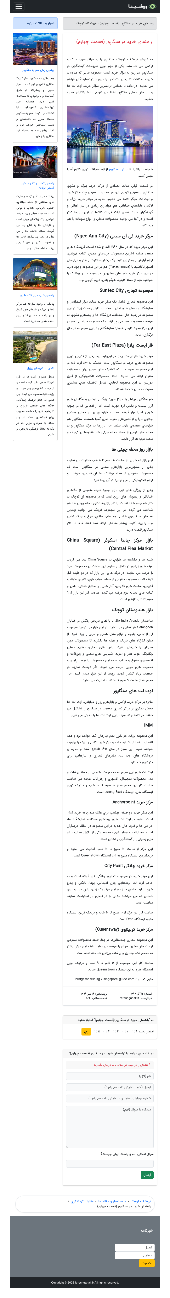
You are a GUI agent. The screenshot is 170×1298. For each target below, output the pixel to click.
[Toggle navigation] (18, 6)
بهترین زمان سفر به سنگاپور (38, 70)
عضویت (146, 1263)
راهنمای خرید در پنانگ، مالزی (37, 295)
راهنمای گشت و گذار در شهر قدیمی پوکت (37, 185)
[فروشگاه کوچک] (141, 7)
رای (86, 1031)
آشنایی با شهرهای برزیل (40, 368)
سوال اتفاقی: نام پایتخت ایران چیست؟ (127, 1154)
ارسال (147, 1174)
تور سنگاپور (116, 169)
